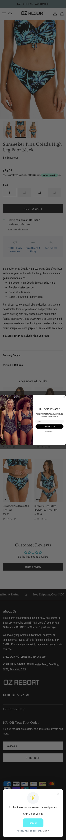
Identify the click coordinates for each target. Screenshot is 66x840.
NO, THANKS (49, 431)
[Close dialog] (64, 397)
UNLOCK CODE (49, 426)
